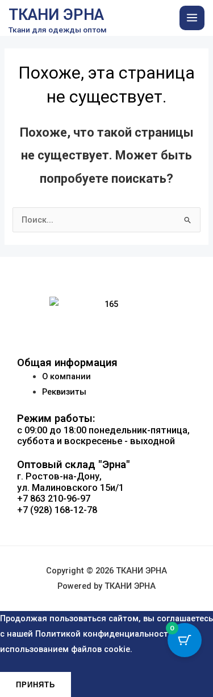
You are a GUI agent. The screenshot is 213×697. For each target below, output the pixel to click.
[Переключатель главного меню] (191, 18)
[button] (106, 533)
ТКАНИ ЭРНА (56, 15)
